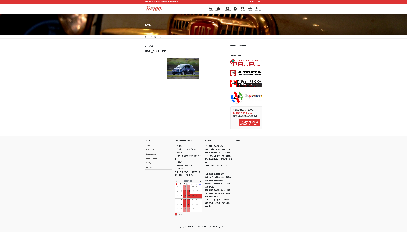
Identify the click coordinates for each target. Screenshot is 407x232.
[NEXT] (200, 181)
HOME (147, 145)
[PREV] (177, 181)
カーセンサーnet (151, 158)
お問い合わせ (149, 167)
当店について (149, 149)
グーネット (149, 163)
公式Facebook (150, 154)
